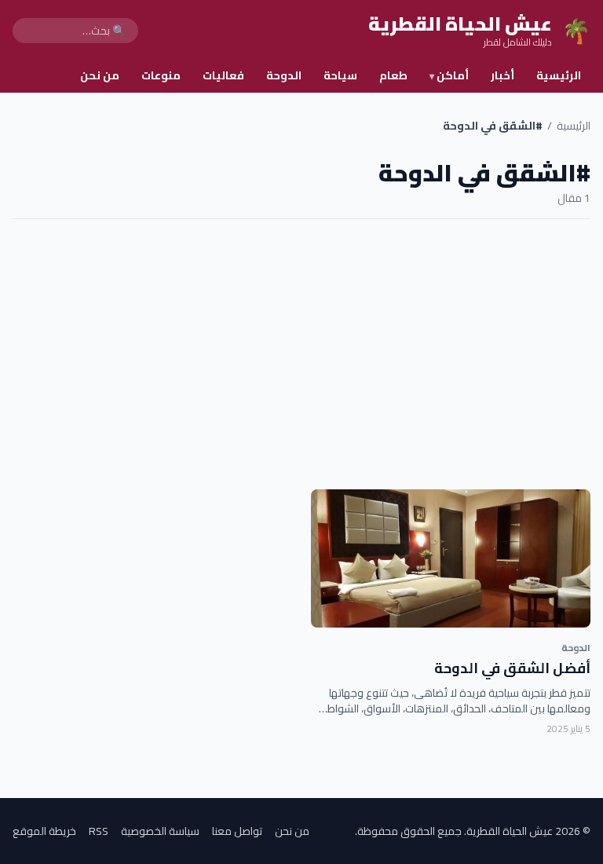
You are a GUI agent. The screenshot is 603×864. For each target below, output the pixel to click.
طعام (393, 75)
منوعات (161, 75)
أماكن (449, 75)
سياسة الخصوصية (160, 831)
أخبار (502, 75)
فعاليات (223, 75)
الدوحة (284, 75)
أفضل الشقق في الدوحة (512, 668)
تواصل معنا (237, 831)
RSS (98, 831)
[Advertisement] (301, 354)
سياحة (340, 75)
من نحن (99, 75)
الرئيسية (558, 75)
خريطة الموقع (44, 831)
